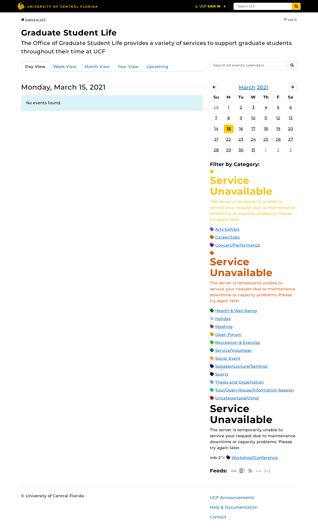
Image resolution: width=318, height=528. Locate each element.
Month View (97, 66)
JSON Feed (267, 471)
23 (240, 139)
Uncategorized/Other (237, 398)
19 (278, 128)
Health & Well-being (236, 310)
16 (241, 128)
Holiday (223, 318)
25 (265, 139)
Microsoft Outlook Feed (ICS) (242, 471)
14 (216, 128)
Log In (292, 19)
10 (253, 118)
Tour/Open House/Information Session (254, 390)
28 (216, 107)
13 (290, 118)
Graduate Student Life (69, 32)
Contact (218, 517)
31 (253, 150)
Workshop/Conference (255, 457)
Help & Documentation (234, 507)
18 (266, 128)
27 (290, 139)
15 (229, 128)
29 (228, 150)
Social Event (227, 358)
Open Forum (228, 334)
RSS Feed (250, 471)
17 (253, 128)
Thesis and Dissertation (239, 382)
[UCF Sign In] (210, 6)
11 (265, 118)
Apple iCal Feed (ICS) (233, 471)
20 (290, 128)
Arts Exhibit (227, 229)
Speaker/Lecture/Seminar (241, 366)
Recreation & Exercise (237, 342)
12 (278, 118)
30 (240, 150)
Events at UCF (35, 19)
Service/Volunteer (233, 350)
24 (253, 139)
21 (216, 139)
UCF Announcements (232, 497)
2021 (262, 87)
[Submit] (296, 6)
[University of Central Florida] (57, 6)
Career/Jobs (227, 237)
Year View (128, 66)
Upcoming (157, 66)
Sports (221, 374)
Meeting (224, 326)
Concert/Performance (237, 245)
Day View (35, 66)
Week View (65, 66)
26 (278, 139)
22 (228, 139)
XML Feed (259, 471)
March (247, 87)
